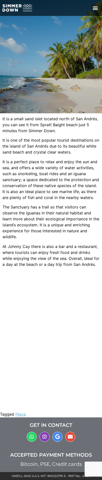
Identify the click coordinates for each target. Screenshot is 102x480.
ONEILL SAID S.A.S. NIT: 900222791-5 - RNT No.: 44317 (51, 476)
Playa (20, 414)
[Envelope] (70, 437)
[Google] (57, 437)
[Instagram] (45, 437)
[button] (95, 8)
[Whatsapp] (32, 437)
